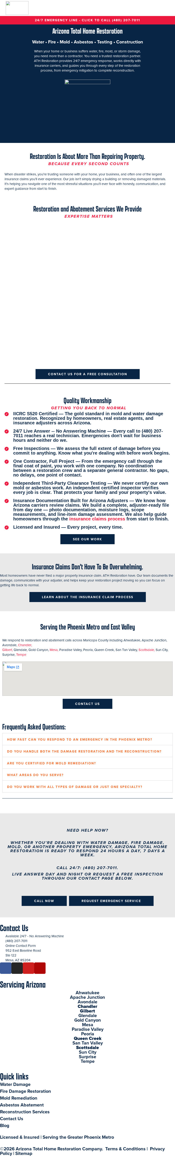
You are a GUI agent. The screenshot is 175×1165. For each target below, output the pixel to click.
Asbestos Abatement (22, 1104)
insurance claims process (97, 518)
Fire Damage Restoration (25, 1091)
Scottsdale (87, 1047)
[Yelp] (40, 968)
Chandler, (26, 645)
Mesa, (54, 649)
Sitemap (23, 1153)
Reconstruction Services (25, 1111)
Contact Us (14, 928)
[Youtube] (28, 968)
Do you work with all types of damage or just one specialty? (74, 787)
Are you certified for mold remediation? (51, 763)
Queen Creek (87, 1038)
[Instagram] (17, 968)
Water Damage (16, 1084)
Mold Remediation (18, 1098)
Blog (4, 1125)
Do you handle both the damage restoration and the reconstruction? (84, 751)
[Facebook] (5, 968)
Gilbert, (8, 649)
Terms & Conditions (125, 1148)
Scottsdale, (147, 649)
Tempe (21, 654)
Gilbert (87, 1010)
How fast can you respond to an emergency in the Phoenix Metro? (79, 739)
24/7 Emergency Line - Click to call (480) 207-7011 (87, 20)
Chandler (87, 1006)
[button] (167, 8)
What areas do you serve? (35, 775)
